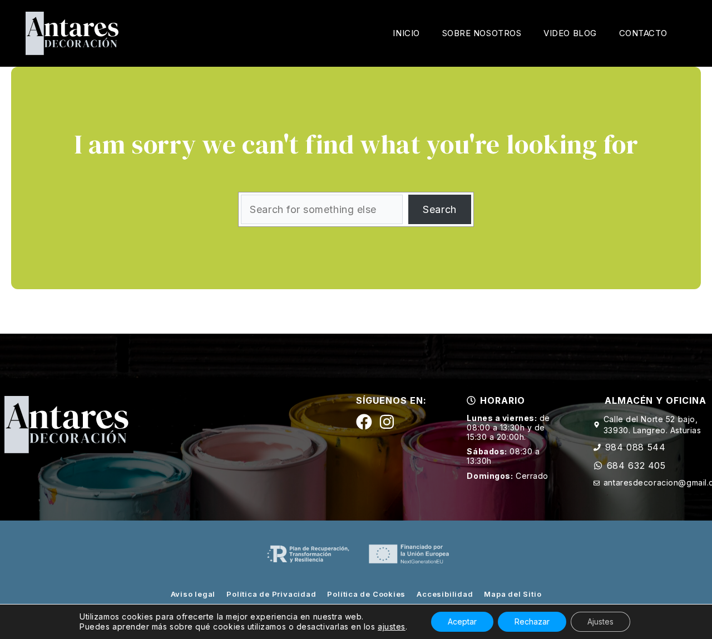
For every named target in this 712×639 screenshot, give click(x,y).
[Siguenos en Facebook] (364, 422)
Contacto (643, 33)
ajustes (392, 626)
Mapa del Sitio (512, 594)
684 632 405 (636, 465)
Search (439, 209)
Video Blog (569, 33)
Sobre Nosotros (482, 33)
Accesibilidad (445, 594)
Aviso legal (193, 594)
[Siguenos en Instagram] (387, 422)
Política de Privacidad (271, 594)
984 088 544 (635, 447)
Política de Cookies (366, 594)
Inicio (406, 33)
